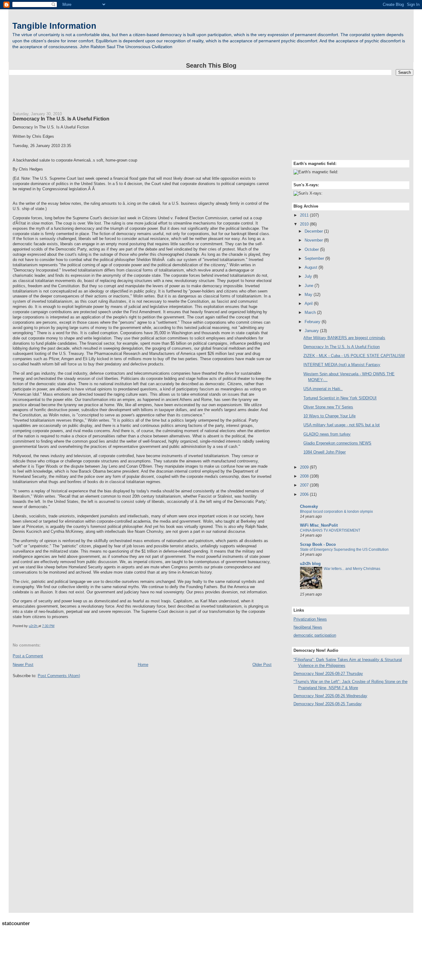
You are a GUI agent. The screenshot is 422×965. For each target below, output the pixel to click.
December (314, 231)
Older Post (262, 664)
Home (143, 664)
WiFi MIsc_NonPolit (319, 525)
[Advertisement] (211, 91)
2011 (305, 215)
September (315, 258)
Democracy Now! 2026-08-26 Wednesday (330, 695)
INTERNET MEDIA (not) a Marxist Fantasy (341, 364)
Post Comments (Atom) (59, 675)
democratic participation (314, 635)
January (312, 330)
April (309, 303)
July (309, 276)
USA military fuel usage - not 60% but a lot (341, 425)
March (311, 312)
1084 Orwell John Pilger (324, 452)
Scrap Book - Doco (318, 544)
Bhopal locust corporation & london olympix (336, 511)
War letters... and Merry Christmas (352, 569)
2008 (305, 476)
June (309, 285)
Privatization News (310, 619)
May (309, 294)
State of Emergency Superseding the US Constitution (344, 549)
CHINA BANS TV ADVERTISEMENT (330, 530)
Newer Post (23, 664)
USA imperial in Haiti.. (323, 388)
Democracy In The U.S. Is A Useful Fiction (341, 346)
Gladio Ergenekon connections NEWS (337, 443)
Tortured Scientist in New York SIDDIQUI (340, 398)
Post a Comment (28, 656)
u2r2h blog (310, 563)
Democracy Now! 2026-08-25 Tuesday (327, 704)
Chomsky (309, 506)
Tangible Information (54, 26)
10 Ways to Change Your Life (329, 416)
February (313, 321)
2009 (305, 467)
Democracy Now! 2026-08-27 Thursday (328, 673)
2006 (305, 494)
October (312, 249)
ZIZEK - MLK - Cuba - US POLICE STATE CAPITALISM (354, 355)
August (312, 267)
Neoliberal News (307, 627)
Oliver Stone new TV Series (328, 407)
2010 (305, 224)
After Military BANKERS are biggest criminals (344, 337)
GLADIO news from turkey (327, 434)
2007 (305, 485)
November (314, 240)
